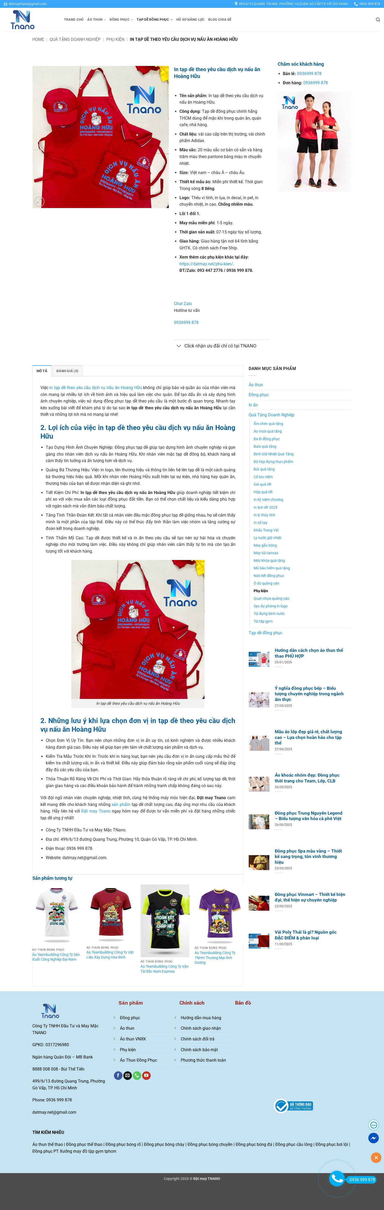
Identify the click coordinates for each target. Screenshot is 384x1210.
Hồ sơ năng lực (190, 19)
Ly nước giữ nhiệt (267, 538)
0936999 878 (186, 322)
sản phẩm (121, 804)
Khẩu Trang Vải (266, 530)
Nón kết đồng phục (269, 576)
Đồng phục (120, 19)
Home (38, 39)
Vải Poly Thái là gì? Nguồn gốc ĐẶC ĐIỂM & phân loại (306, 935)
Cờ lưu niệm (263, 477)
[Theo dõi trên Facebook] (118, 1075)
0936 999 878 (362, 1179)
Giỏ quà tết (262, 484)
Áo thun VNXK (133, 1039)
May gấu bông (265, 545)
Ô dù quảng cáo (266, 583)
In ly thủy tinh (264, 515)
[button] (25, 4)
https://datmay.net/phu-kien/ (206, 263)
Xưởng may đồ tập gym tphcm (88, 1151)
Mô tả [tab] (42, 371)
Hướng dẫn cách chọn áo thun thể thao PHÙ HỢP (309, 653)
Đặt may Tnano (95, 811)
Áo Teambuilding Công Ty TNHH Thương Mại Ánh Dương (215, 958)
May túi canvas (266, 553)
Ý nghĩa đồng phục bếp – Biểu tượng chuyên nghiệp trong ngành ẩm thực (309, 694)
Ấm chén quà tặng (268, 424)
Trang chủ (74, 19)
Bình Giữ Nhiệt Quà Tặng (274, 454)
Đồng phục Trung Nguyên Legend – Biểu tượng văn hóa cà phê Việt (308, 816)
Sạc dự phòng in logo (271, 606)
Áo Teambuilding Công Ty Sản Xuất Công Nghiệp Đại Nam (56, 957)
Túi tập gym (263, 621)
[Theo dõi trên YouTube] (146, 1075)
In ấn (253, 404)
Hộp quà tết (263, 492)
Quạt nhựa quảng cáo (271, 598)
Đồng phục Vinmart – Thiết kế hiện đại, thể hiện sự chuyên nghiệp (310, 897)
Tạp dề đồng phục (153, 19)
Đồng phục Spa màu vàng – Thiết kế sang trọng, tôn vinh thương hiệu (308, 857)
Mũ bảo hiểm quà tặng (272, 568)
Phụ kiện (115, 39)
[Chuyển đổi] (179, 346)
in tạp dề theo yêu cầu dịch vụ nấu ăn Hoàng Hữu (95, 387)
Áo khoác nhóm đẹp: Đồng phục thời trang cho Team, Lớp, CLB (307, 778)
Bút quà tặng (264, 469)
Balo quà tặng (265, 446)
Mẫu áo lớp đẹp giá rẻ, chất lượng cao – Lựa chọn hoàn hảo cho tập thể (308, 737)
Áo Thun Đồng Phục (138, 1060)
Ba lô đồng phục (267, 439)
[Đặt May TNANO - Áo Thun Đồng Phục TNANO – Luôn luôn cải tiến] (30, 19)
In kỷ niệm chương (268, 499)
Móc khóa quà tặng (269, 560)
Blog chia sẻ (219, 19)
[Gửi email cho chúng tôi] (127, 1075)
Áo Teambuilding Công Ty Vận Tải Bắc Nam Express (165, 969)
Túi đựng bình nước (269, 614)
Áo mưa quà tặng (268, 431)
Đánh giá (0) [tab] (67, 371)
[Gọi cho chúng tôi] (137, 1075)
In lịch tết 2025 (265, 507)
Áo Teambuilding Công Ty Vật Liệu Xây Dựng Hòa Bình (110, 955)
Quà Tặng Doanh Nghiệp (75, 39)
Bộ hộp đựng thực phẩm (273, 462)
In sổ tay (260, 522)
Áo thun (94, 19)
